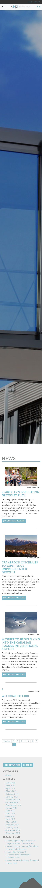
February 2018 (12, 825)
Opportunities (12, 765)
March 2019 (11, 791)
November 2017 (13, 833)
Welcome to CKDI (15, 696)
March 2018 (11, 822)
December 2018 (13, 799)
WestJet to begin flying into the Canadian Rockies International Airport (21, 644)
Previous (7, 741)
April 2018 (10, 819)
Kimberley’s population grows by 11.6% (20, 493)
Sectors (27, 765)
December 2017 (13, 830)
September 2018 (13, 805)
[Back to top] (36, 882)
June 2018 (10, 813)
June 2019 (10, 783)
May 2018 (10, 816)
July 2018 (10, 811)
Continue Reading (15, 521)
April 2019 (10, 788)
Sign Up (37, 2)
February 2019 (12, 794)
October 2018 (12, 802)
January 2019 (12, 797)
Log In (30, 2)
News (8, 775)
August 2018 (11, 808)
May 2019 (10, 785)
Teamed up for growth (16, 852)
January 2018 (12, 827)
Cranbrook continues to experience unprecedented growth (20, 567)
